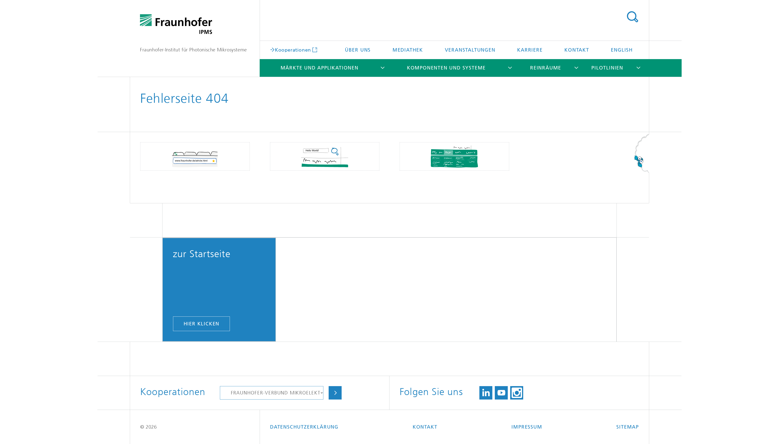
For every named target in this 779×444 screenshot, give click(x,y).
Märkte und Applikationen (319, 68)
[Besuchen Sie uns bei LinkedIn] (485, 393)
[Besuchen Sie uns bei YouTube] (501, 393)
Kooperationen (293, 49)
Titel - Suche (632, 17)
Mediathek (408, 50)
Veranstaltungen (470, 50)
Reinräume (545, 68)
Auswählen (335, 393)
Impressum (526, 427)
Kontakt (576, 50)
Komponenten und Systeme (446, 68)
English (622, 50)
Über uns (358, 50)
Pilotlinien (607, 68)
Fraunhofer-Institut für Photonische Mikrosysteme (193, 50)
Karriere (529, 50)
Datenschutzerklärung (304, 427)
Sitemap (627, 427)
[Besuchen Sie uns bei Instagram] (516, 393)
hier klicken (201, 324)
